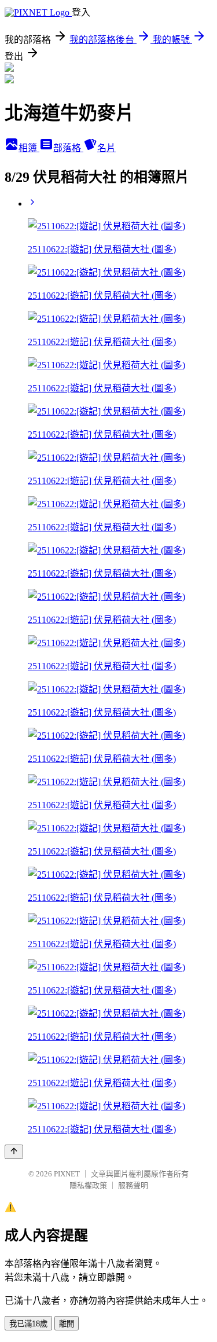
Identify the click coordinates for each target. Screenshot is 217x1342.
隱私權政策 (88, 1185)
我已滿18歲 (28, 1323)
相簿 (29, 148)
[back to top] (14, 1152)
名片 (106, 148)
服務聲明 (133, 1185)
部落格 (68, 148)
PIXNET (67, 1173)
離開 (66, 1323)
